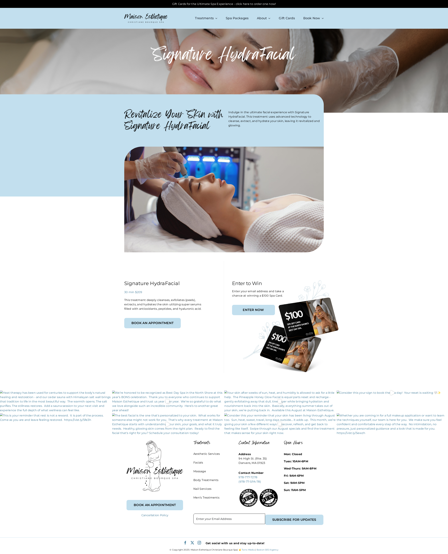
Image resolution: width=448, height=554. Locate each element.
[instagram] (199, 543)
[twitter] (192, 543)
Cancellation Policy (155, 515)
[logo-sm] (146, 14)
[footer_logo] (155, 441)
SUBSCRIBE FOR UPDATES (294, 520)
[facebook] (185, 543)
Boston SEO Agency (267, 549)
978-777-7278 (248, 477)
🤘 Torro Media (247, 549)
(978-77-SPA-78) (250, 481)
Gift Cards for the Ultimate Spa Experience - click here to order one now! (224, 4)
